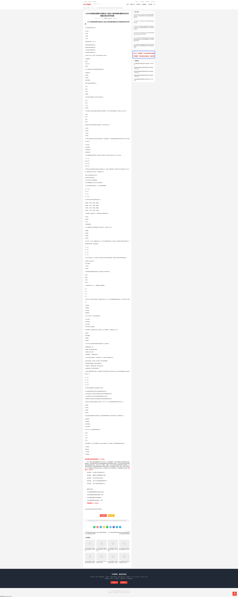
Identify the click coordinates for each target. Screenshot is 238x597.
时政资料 (138, 4)
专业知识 (105, 18)
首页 (128, 4)
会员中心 (137, 1)
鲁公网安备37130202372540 (6, 596)
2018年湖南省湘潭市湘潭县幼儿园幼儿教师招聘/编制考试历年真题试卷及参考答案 (119, 533)
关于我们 (114, 582)
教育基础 (144, 4)
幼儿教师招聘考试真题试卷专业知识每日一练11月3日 (90, 549)
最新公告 (132, 4)
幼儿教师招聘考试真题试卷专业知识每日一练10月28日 (101, 549)
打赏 (111, 515)
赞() (103, 515)
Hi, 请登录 (85, 1)
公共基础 (150, 4)
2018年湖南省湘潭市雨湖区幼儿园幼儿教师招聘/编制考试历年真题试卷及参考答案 (95, 533)
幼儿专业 (110, 18)
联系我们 (123, 582)
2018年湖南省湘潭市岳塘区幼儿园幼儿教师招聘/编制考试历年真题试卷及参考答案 (112, 520)
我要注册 (90, 1)
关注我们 (152, 1)
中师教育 (87, 4)
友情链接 (147, 1)
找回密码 (142, 1)
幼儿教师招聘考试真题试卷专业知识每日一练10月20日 (113, 549)
